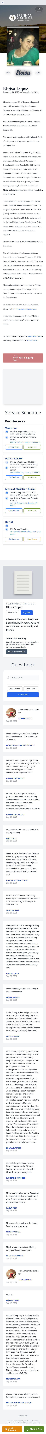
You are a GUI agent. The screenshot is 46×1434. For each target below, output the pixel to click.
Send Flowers (32, 539)
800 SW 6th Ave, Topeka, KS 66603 (24, 442)
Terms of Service (30, 1423)
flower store (32, 340)
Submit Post (23, 694)
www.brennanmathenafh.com (24, 309)
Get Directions (14, 447)
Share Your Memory (16, 652)
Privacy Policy (16, 1423)
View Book (12, 612)
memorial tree (33, 336)
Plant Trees (32, 447)
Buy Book (27, 612)
